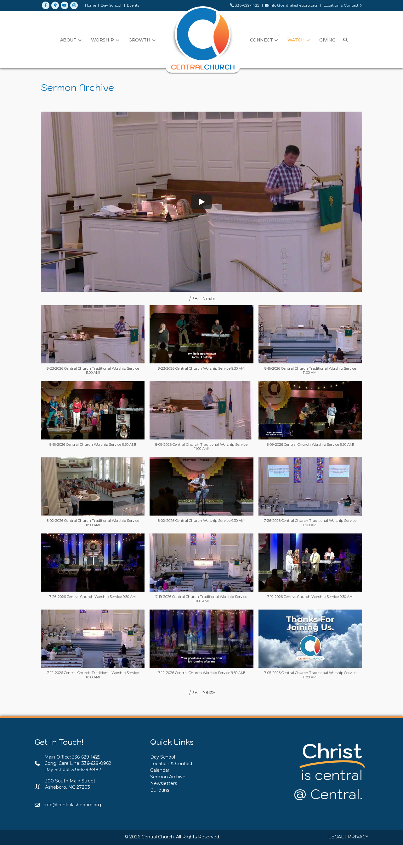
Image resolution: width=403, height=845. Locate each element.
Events (133, 5)
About (68, 40)
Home (90, 5)
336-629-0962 (96, 763)
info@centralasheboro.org (293, 5)
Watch (296, 40)
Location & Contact (341, 5)
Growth (139, 40)
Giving (327, 40)
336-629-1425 (246, 5)
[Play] (201, 201)
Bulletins (159, 790)
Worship (102, 40)
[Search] (344, 40)
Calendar (159, 770)
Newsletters (163, 783)
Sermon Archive (167, 777)
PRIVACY (358, 837)
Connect (261, 40)
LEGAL (336, 837)
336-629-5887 (86, 769)
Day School (111, 5)
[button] (208, 298)
